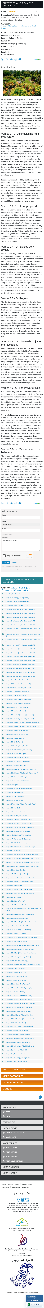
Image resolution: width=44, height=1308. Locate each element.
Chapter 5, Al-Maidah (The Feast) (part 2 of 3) (20, 660)
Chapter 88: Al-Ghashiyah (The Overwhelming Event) (23, 964)
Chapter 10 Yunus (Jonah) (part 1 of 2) (18, 684)
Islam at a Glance (27, 1184)
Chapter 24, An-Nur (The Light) (16, 753)
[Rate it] (2, 59)
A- (33, 12)
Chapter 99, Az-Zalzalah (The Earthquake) (19, 1007)
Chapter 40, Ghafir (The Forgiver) (16, 816)
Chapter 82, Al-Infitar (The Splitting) (17, 941)
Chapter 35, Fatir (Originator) (15, 796)
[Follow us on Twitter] (22, 1193)
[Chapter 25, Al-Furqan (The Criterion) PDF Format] (15, 59)
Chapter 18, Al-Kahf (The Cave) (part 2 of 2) (20, 734)
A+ (39, 12)
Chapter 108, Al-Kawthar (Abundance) (18, 1042)
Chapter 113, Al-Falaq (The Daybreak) (18, 1058)
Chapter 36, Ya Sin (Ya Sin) (14, 800)
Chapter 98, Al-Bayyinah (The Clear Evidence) (20, 1003)
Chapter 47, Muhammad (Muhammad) (18, 839)
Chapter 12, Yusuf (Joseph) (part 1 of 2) (18, 699)
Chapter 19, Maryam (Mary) (15, 738)
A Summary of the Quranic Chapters (15, 589)
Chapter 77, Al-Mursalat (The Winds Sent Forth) (21, 922)
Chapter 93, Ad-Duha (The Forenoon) (18, 984)
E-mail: (4, 528)
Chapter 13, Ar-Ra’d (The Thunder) (17, 707)
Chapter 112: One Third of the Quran (17, 601)
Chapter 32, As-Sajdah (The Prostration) (19, 788)
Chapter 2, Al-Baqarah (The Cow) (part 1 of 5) (20, 609)
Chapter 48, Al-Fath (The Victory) (16, 843)
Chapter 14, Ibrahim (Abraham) (16, 711)
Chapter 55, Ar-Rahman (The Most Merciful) (20, 878)
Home (4, 1184)
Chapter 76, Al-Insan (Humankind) (17, 918)
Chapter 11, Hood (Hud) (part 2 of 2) (17, 695)
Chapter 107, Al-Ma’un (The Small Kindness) (20, 1038)
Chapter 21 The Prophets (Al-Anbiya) (18, 746)
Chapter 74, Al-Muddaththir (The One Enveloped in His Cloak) (23, 909)
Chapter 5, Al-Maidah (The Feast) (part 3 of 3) (20, 664)
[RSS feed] (28, 1193)
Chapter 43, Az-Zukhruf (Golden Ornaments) (20, 827)
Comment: (5, 538)
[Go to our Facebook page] (15, 1193)
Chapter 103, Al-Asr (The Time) (16, 1023)
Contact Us (25, 1187)
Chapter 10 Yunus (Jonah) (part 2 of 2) (18, 687)
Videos (17, 1184)
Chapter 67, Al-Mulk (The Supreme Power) (19, 889)
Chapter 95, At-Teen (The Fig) (15, 992)
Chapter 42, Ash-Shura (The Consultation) (19, 823)
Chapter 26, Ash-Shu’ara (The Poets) (18, 761)
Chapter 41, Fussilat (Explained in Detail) (19, 819)
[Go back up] (40, 1097)
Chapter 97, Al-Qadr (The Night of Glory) (19, 999)
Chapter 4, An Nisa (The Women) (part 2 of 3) (20, 649)
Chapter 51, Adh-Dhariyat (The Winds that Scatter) (22, 854)
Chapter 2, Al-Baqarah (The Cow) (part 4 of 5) (20, 621)
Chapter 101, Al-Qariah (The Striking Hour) (19, 1015)
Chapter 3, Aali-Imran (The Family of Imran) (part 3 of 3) (23, 640)
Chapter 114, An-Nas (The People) (17, 1061)
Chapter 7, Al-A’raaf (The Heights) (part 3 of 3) (21, 676)
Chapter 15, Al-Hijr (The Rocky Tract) (17, 605)
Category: (6, 24)
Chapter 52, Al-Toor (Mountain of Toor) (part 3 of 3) (22, 866)
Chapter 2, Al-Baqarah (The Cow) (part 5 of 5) (20, 625)
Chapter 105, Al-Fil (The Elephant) (17, 1030)
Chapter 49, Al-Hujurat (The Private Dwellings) (20, 847)
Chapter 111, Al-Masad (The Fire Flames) (19, 1054)
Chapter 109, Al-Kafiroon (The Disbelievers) (20, 1046)
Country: (4, 521)
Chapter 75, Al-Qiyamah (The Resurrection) (20, 914)
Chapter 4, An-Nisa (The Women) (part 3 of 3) (20, 653)
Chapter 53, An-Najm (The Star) (16, 870)
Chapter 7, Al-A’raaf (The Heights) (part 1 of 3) (21, 668)
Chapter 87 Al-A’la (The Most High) (17, 961)
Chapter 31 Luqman (12, 785)
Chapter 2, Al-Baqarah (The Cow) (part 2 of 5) (20, 613)
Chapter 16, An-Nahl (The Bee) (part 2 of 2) (20, 719)
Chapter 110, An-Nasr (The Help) (16, 1050)
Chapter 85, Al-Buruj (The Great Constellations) (21, 953)
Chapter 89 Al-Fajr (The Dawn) (15, 968)
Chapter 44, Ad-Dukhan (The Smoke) (18, 831)
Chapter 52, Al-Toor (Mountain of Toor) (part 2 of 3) (22, 862)
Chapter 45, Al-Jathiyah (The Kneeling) (18, 835)
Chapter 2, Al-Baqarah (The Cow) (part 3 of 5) (20, 617)
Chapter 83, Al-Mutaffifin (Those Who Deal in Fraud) (22, 945)
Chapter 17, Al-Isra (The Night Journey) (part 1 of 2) (22, 722)
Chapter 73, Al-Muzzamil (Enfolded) (17, 905)
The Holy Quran (13, 26)
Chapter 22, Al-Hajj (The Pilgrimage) (17, 598)
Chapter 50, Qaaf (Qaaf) (13, 850)
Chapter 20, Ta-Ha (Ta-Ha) (14, 742)
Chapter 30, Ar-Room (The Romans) (17, 781)
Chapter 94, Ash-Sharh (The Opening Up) (19, 988)
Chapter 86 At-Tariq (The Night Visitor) (18, 957)
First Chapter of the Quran (14, 594)
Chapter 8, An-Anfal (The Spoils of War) (18, 680)
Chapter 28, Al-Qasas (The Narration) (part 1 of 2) (22, 769)
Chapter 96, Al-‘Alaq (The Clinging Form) (19, 995)
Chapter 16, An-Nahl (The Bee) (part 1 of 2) (20, 715)
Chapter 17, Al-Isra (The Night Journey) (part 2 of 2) (22, 726)
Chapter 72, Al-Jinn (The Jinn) (15, 901)
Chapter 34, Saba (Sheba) (14, 792)
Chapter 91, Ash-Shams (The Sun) (17, 976)
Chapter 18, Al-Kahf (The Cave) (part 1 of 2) (20, 730)
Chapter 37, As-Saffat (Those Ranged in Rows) (21, 804)
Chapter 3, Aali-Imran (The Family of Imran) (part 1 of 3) (23, 629)
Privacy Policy (16, 1187)
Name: (4, 515)
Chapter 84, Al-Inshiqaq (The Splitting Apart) (20, 949)
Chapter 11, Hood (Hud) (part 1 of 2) (17, 691)
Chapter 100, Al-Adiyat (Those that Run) (19, 1011)
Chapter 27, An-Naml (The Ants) (16, 765)
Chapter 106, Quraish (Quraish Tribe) (18, 1034)
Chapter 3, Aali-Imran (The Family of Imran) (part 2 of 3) (23, 635)
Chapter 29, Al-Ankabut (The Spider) (17, 777)
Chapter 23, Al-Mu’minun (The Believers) (19, 750)
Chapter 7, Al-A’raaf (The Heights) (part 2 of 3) (21, 672)
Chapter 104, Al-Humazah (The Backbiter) (19, 1027)
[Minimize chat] (42, 1296)
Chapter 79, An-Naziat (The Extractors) (18, 930)
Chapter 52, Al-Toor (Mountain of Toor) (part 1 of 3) (22, 858)
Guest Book (5, 1187)
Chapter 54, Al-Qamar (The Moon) (17, 874)
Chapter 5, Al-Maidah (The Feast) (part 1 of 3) (20, 656)
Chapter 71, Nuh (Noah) (13, 897)
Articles (3, 26)
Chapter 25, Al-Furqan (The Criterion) (18, 757)
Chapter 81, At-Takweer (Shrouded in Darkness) (21, 937)
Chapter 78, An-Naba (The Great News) (18, 926)
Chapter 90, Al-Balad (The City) (16, 972)
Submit (6, 562)
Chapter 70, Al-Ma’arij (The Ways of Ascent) (20, 893)
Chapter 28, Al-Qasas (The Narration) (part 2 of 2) (22, 773)
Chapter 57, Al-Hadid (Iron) (14, 885)
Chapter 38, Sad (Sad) (13, 808)
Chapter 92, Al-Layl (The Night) (16, 980)
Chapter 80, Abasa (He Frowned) (16, 933)
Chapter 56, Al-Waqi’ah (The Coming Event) (20, 881)
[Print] (11, 59)
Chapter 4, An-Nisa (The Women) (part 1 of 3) (20, 645)
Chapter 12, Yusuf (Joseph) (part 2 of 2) (18, 703)
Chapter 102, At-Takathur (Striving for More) (20, 1019)
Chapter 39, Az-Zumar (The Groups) (17, 812)
